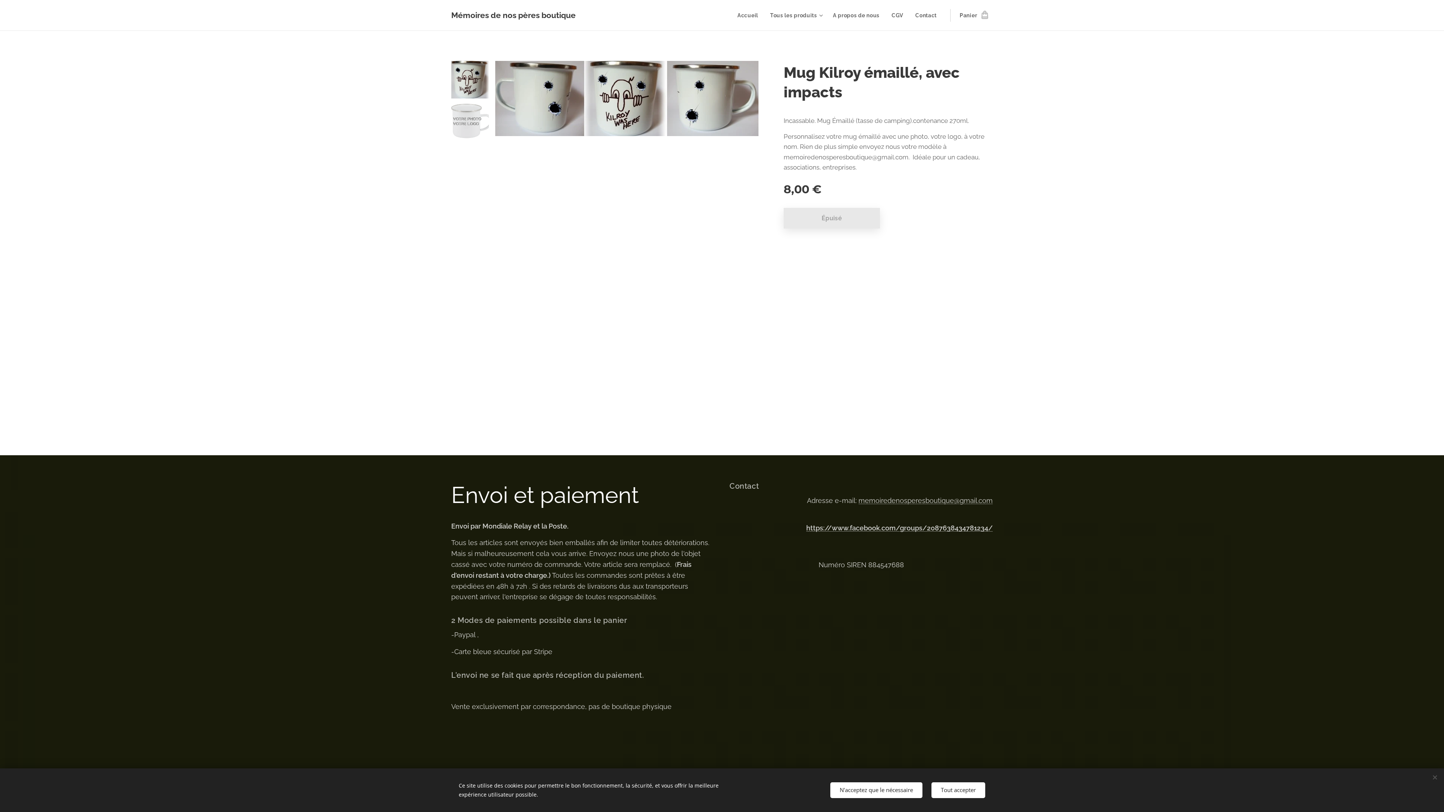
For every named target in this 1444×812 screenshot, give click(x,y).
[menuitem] (750, 15)
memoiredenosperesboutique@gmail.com (926, 500)
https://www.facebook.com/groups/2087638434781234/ (899, 528)
